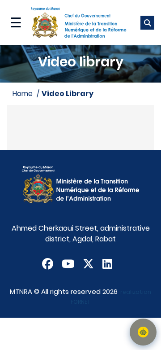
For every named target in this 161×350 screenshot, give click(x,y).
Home (23, 93)
